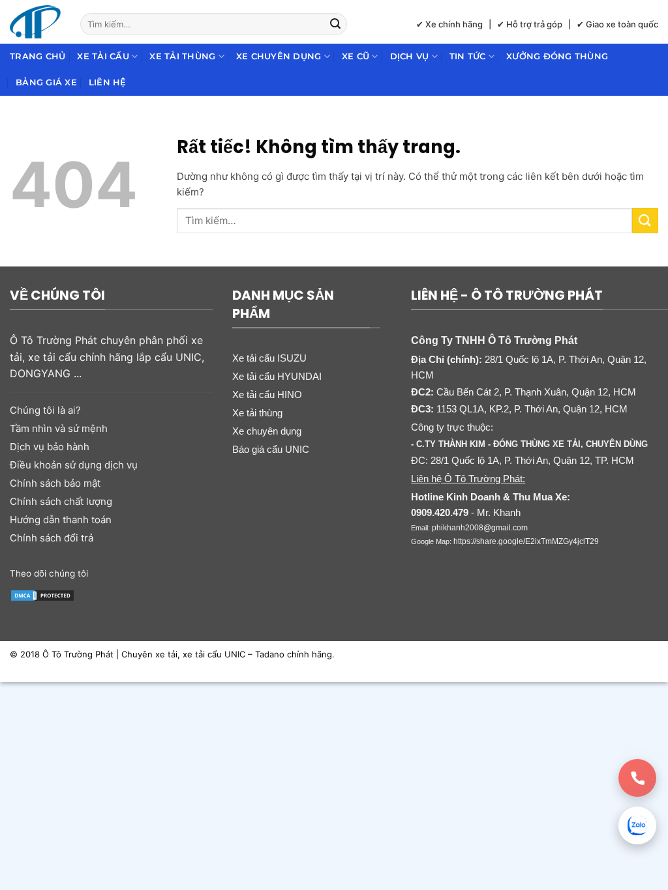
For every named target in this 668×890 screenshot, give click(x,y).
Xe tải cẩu (103, 56)
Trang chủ (37, 56)
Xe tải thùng (182, 56)
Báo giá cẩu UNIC (270, 449)
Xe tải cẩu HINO (267, 394)
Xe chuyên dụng (279, 56)
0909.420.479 (439, 512)
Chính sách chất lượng (61, 501)
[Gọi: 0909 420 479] (637, 778)
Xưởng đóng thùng (557, 56)
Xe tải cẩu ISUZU (269, 358)
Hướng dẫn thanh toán (61, 519)
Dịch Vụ (409, 56)
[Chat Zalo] (637, 825)
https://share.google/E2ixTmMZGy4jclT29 (526, 541)
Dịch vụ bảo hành (49, 446)
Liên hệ (108, 82)
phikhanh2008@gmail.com (480, 527)
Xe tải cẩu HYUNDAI (277, 376)
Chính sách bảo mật (55, 483)
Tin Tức (467, 56)
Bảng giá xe (46, 82)
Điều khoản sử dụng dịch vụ (74, 465)
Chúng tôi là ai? (45, 410)
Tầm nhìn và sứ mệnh (59, 428)
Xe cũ (355, 56)
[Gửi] (335, 24)
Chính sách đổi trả (51, 538)
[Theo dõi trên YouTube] (155, 572)
